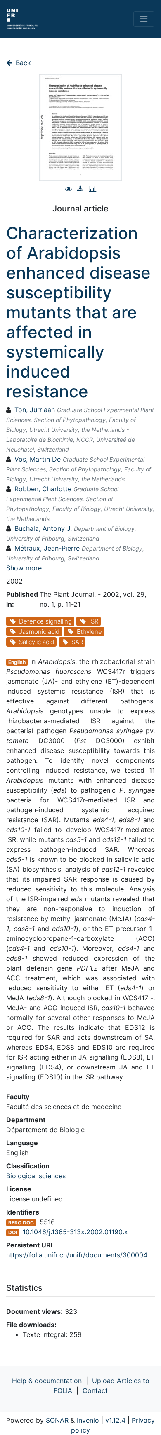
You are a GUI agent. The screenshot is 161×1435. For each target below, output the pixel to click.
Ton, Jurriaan (34, 410)
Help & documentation (47, 1380)
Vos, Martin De (37, 459)
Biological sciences (36, 1176)
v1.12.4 (115, 1420)
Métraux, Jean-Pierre (47, 548)
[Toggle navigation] (143, 19)
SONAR (57, 1420)
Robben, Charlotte (42, 489)
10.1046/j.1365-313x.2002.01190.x (75, 1232)
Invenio (88, 1420)
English (17, 662)
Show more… (26, 568)
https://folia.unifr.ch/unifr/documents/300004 (76, 1255)
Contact (95, 1390)
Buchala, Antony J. (43, 528)
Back (22, 63)
